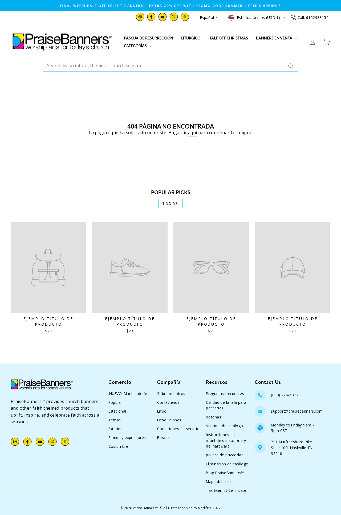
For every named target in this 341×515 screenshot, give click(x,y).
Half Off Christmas (228, 38)
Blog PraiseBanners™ (225, 472)
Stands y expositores (127, 437)
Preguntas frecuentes (225, 393)
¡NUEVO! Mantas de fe (127, 393)
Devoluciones (169, 419)
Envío (162, 411)
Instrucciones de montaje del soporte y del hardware (226, 440)
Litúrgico (190, 38)
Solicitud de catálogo (224, 425)
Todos (170, 203)
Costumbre (118, 446)
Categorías (136, 45)
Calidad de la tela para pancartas (226, 405)
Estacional (117, 411)
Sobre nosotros (171, 393)
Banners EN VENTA (274, 38)
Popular (115, 402)
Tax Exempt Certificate (226, 490)
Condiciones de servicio (178, 428)
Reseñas (213, 417)
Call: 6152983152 (313, 17)
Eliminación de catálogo (227, 463)
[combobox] (170, 66)
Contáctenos (168, 402)
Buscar (163, 437)
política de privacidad (224, 454)
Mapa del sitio (218, 481)
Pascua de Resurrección (148, 38)
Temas (114, 419)
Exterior (115, 428)
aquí (192, 132)
